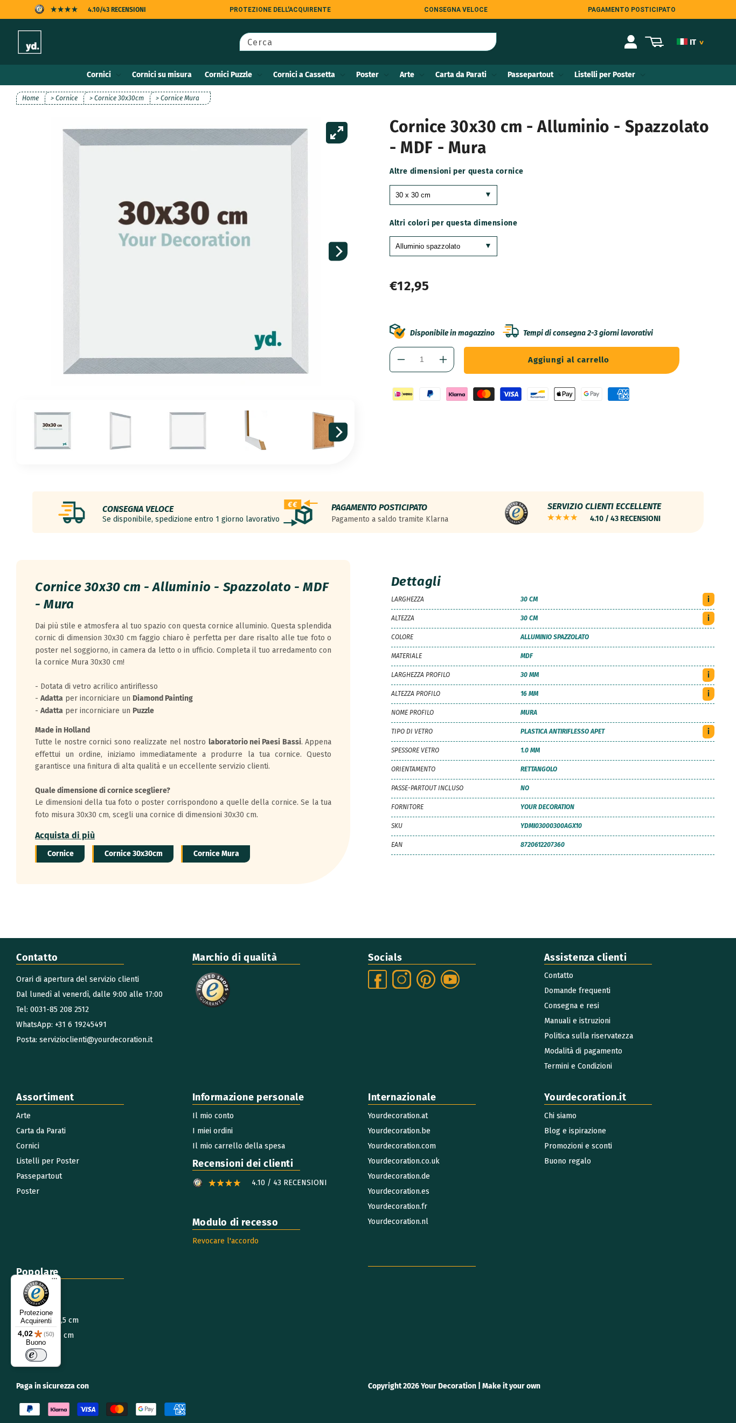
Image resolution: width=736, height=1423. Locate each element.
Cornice (60, 853)
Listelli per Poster (604, 74)
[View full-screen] (337, 132)
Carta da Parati (461, 74)
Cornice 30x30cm (134, 853)
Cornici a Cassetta (304, 74)
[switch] (36, 1355)
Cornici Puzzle (228, 74)
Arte (407, 74)
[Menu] (54, 1281)
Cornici (99, 74)
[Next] (338, 251)
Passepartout (530, 74)
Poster (367, 74)
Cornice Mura (216, 853)
